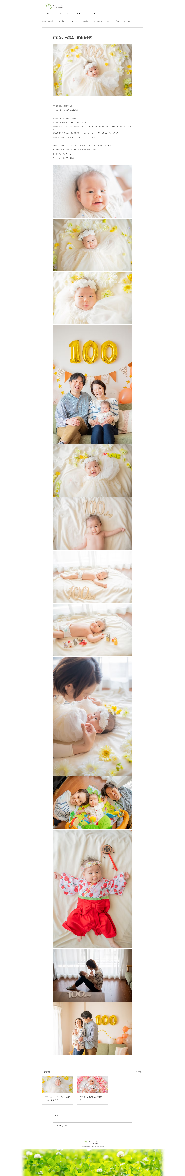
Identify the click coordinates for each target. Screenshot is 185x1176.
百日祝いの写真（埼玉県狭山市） (92, 1098)
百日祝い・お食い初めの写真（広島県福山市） (57, 1098)
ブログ (117, 21)
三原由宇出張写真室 (48, 21)
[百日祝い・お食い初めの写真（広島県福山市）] (57, 1084)
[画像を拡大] (92, 70)
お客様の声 (62, 21)
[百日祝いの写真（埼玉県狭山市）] (92, 1084)
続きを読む (127, 21)
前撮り (109, 21)
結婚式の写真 (98, 21)
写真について (74, 21)
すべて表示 (139, 1072)
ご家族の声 (86, 21)
